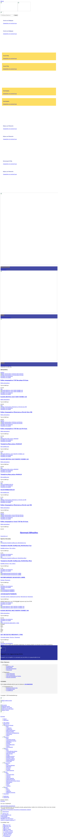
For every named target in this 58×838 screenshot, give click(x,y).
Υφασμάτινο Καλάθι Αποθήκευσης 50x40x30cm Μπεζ (16, 561)
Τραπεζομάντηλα (10, 770)
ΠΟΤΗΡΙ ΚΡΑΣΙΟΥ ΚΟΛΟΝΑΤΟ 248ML (13, 577)
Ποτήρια (2, 580)
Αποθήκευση (9, 729)
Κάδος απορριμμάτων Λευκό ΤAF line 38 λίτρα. (14, 521)
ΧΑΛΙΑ (8, 790)
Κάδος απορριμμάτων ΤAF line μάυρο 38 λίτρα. (14, 380)
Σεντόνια (8, 769)
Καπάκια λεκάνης (10, 757)
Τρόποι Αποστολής (10, 674)
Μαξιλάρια (8, 766)
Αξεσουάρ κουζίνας (5, 596)
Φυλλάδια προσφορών (11, 668)
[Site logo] (9, 10)
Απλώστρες (9, 727)
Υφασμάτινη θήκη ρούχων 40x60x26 (11, 474)
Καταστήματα (9, 667)
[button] (8, 820)
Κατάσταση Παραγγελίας (12, 687)
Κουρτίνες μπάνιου (10, 758)
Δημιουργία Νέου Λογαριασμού (8, 805)
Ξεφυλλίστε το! (4, 536)
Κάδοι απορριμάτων (5, 383)
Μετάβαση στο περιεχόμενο (7, 818)
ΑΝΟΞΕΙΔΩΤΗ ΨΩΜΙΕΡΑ (9, 594)
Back (7, 726)
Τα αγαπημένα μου (10, 689)
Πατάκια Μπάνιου (10, 760)
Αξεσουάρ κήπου (10, 774)
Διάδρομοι (8, 791)
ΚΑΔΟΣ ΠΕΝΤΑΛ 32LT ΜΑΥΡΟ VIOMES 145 (15, 459)
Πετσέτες (12, 637)
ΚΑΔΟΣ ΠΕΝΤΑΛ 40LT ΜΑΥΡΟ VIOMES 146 (15, 610)
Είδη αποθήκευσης (5, 446)
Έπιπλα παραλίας (10, 778)
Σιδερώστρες (9, 734)
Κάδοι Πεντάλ (9, 753)
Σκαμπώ (8, 783)
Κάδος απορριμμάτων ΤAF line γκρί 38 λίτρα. (14, 428)
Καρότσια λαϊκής (10, 731)
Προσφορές (7, 580)
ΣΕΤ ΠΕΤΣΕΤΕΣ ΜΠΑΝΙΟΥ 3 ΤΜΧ (12, 634)
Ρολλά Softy (9, 761)
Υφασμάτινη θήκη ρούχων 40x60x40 (11, 444)
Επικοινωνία (9, 670)
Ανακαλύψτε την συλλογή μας (10, 23)
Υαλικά (7, 745)
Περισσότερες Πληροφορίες (13, 809)
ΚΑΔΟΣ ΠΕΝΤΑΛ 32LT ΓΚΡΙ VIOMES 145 (14, 397)
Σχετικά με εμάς (10, 666)
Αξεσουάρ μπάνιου (5, 637)
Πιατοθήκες (9, 742)
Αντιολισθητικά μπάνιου (11, 751)
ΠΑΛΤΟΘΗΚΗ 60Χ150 (8, 489)
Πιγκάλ (8, 755)
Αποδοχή (29, 809)
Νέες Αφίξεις (12, 548)
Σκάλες (7, 735)
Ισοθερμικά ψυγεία (10, 779)
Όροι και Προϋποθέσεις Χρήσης (13, 676)
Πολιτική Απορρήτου (11, 677)
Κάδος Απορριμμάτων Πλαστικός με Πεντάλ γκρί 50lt (16, 505)
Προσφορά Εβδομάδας (29, 533)
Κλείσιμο (3, 716)
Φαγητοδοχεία (24, 596)
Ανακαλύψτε (3, 269)
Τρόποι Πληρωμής (10, 673)
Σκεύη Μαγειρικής (10, 744)
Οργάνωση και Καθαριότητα (12, 733)
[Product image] (12, 375)
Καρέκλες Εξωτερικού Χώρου (13, 780)
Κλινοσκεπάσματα (10, 765)
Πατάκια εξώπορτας (10, 792)
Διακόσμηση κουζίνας (15, 596)
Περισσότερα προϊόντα (6, 317)
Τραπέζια (8, 786)
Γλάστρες (8, 775)
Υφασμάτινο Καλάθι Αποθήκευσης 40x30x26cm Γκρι (16, 545)
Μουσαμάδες (9, 782)
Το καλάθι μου (9, 690)
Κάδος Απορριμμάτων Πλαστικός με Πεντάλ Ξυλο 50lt (16, 412)
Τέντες (7, 784)
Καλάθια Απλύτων (5, 548)
